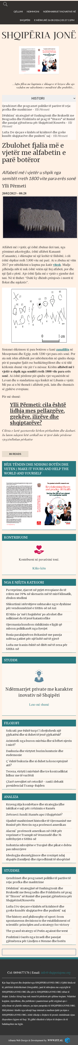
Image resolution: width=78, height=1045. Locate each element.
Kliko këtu (39, 568)
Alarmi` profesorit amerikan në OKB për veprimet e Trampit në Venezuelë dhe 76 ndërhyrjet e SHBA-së (34, 835)
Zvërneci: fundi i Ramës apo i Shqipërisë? (34, 814)
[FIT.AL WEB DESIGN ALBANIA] (66, 1039)
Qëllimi (18, 11)
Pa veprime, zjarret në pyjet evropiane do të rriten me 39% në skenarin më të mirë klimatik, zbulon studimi (39, 594)
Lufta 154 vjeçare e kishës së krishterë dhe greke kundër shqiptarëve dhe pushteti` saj (34, 134)
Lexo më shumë (39, 704)
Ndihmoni (33, 11)
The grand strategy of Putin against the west (37, 931)
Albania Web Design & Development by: (35, 1040)
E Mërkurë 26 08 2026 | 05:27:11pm (54, 20)
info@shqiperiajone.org (56, 972)
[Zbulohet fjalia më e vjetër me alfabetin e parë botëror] (40, 240)
